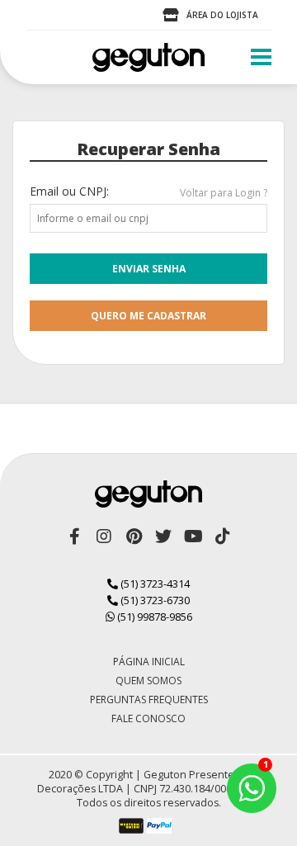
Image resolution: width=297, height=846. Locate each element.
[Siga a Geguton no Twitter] (163, 536)
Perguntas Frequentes (149, 699)
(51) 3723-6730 (154, 600)
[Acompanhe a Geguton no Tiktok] (222, 536)
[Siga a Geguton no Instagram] (104, 536)
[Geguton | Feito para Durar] (148, 57)
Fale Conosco (148, 718)
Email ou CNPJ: (69, 191)
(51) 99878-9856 (153, 616)
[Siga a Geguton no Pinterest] (133, 536)
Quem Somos (149, 680)
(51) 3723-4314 (154, 583)
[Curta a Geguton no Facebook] (74, 536)
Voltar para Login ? (223, 193)
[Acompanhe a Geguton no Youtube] (193, 536)
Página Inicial (149, 662)
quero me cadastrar (148, 316)
